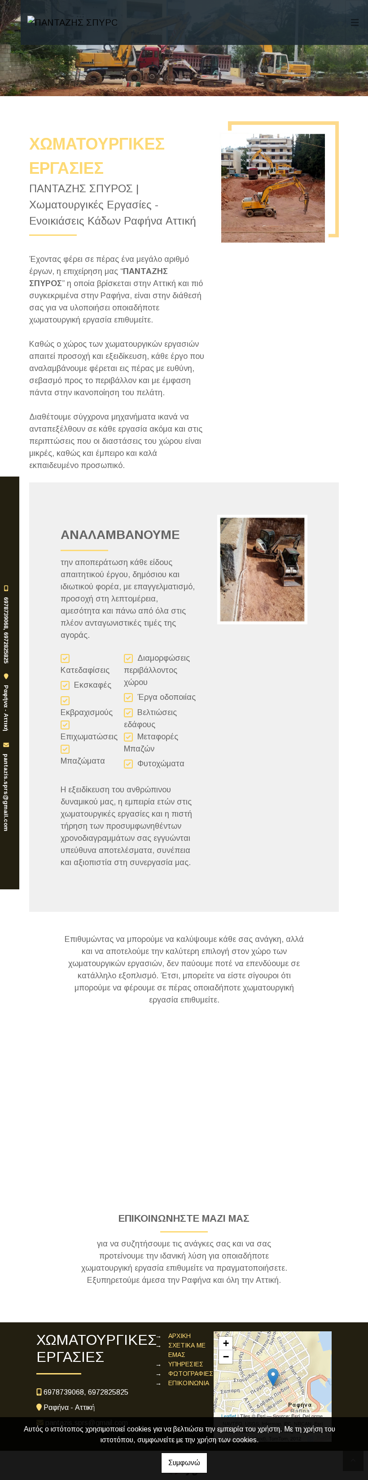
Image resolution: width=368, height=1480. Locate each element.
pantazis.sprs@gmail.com (6, 792)
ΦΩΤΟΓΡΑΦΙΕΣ (190, 1373)
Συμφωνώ (184, 1463)
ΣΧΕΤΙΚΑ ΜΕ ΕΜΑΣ (187, 1350)
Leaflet (228, 1415)
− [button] (226, 1356)
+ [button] (226, 1343)
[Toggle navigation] (355, 22)
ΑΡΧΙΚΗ (179, 1335)
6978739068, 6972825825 (6, 630)
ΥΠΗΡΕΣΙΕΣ (185, 1364)
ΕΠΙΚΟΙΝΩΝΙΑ (188, 1383)
